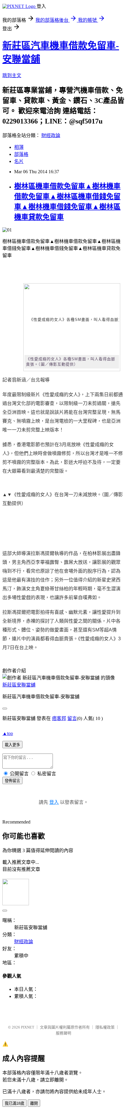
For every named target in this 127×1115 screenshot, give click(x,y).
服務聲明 (63, 1033)
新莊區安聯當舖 (18, 684)
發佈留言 (12, 781)
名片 (19, 161)
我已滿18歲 (14, 1103)
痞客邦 (59, 718)
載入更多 (12, 745)
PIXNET (27, 1027)
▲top (7, 733)
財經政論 (50, 135)
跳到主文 (11, 75)
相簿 (19, 147)
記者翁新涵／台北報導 (26, 379)
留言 (72, 718)
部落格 (21, 154)
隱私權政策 (105, 1027)
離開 (34, 1103)
